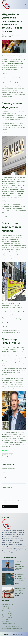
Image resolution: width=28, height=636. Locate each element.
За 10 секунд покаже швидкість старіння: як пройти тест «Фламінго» (20, 564)
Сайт (4, 482)
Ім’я (4, 472)
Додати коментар (8, 487)
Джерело (4, 450)
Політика (4, 618)
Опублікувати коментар (9, 507)
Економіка (5, 608)
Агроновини (5, 604)
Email (4, 477)
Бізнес (3, 606)
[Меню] (25, 4)
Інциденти (5, 612)
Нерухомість (5, 616)
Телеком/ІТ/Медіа (7, 623)
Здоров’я (4, 610)
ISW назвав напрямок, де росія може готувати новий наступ (20, 591)
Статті (4, 621)
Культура (11, 36)
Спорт (3, 620)
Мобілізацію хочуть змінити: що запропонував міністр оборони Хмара (20, 578)
